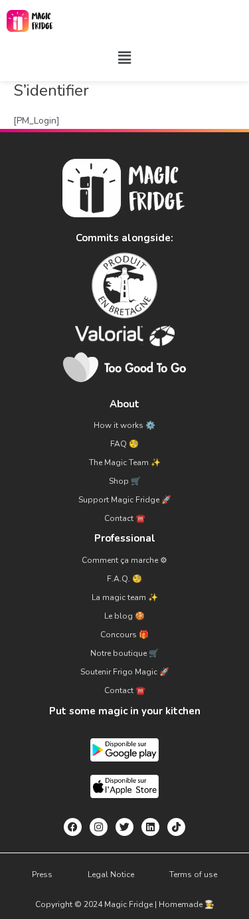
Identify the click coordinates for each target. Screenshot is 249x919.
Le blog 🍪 (124, 616)
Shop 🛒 (125, 481)
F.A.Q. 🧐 (124, 578)
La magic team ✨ (125, 597)
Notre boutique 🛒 (124, 653)
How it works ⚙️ (124, 425)
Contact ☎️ (124, 518)
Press (42, 874)
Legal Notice (111, 874)
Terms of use (193, 874)
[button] (124, 57)
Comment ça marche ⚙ (124, 560)
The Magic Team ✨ (125, 462)
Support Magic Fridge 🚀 (124, 499)
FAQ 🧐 (124, 444)
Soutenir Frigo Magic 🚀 (124, 671)
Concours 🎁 (124, 634)
